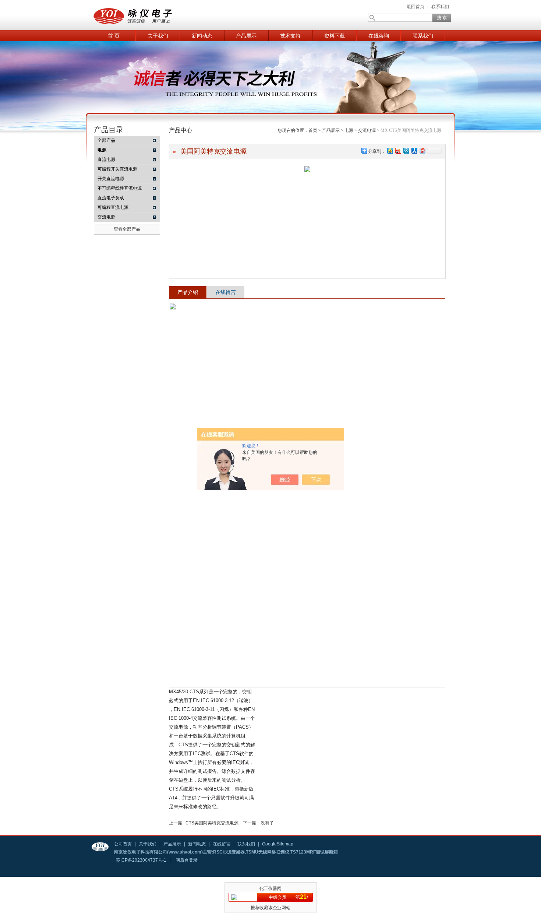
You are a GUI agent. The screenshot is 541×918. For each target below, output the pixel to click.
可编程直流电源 (113, 207)
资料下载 (334, 36)
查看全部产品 (127, 229)
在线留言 (225, 292)
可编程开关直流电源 (117, 169)
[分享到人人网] (414, 150)
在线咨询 (378, 36)
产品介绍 (187, 292)
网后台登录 (187, 860)
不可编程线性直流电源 (120, 188)
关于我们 (158, 36)
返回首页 (415, 6)
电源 (348, 130)
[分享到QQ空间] (390, 150)
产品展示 (246, 36)
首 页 (114, 36)
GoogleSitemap (277, 844)
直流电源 (106, 159)
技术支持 (290, 36)
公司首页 (123, 844)
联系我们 (440, 6)
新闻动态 (202, 36)
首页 (312, 130)
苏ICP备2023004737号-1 (141, 860)
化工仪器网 (270, 888)
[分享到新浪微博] (398, 150)
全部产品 (106, 140)
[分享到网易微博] (422, 150)
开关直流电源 (111, 178)
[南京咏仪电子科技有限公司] (163, 15)
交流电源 (106, 217)
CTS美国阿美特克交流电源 (211, 823)
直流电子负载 (111, 197)
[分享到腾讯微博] (406, 150)
